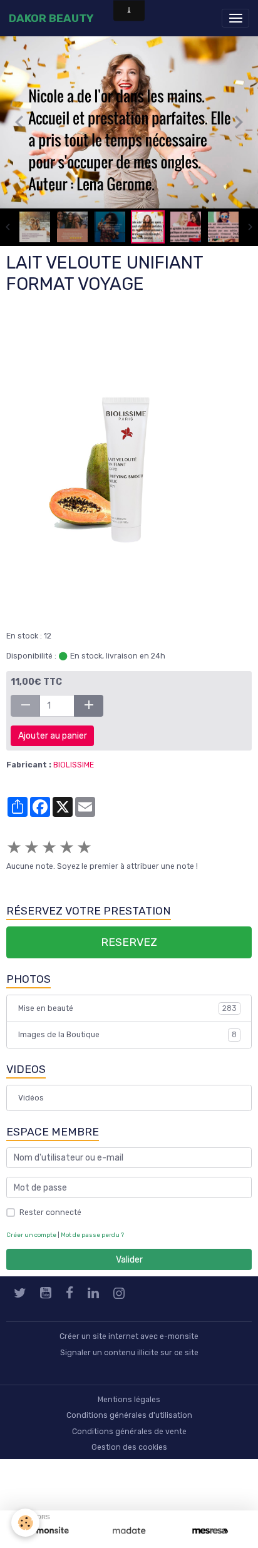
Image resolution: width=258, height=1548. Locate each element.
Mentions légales (129, 1401)
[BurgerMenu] (235, 18)
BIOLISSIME (73, 767)
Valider (129, 1261)
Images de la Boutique (127, 1037)
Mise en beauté (127, 1010)
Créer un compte (31, 1236)
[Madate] (128, 1531)
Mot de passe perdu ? (92, 1236)
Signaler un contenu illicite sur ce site (129, 1354)
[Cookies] (25, 1523)
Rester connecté (50, 1214)
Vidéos (31, 1099)
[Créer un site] (48, 1531)
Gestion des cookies (129, 1449)
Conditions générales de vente (129, 1433)
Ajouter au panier (52, 737)
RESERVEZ (129, 944)
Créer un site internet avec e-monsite (129, 1339)
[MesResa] (210, 1531)
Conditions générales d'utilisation (129, 1417)
